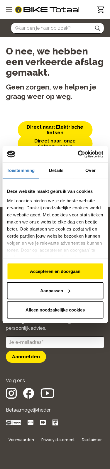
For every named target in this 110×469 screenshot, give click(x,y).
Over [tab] (90, 170)
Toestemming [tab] (21, 170)
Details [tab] (56, 170)
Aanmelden (26, 356)
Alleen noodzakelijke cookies (55, 309)
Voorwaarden (21, 439)
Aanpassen (51, 290)
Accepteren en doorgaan (55, 271)
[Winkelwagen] (100, 9)
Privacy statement (58, 439)
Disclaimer (92, 439)
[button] (97, 28)
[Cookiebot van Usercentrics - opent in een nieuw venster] (78, 154)
